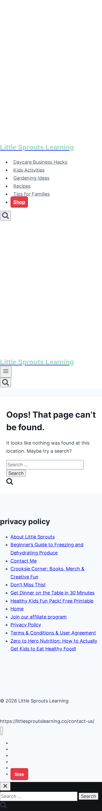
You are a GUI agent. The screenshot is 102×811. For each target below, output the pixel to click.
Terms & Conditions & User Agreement (53, 633)
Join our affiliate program (38, 617)
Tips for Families (31, 194)
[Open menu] (6, 372)
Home (17, 608)
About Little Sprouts (32, 537)
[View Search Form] (5, 215)
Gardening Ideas (31, 178)
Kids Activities (28, 170)
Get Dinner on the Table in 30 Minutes (52, 593)
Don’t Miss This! (28, 584)
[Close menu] (1, 731)
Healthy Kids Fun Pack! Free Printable (51, 601)
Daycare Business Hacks (40, 162)
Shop (19, 202)
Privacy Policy (25, 624)
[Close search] (5, 786)
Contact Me (23, 561)
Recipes (22, 186)
